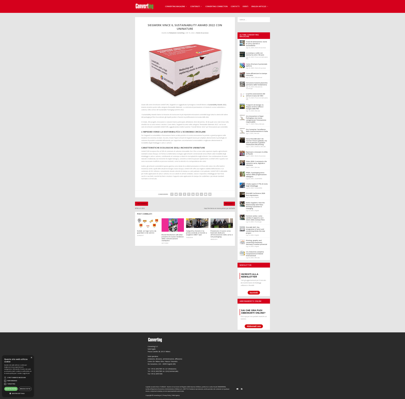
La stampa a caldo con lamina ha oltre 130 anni (255, 54)
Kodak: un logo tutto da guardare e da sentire (146, 232)
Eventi (245, 7)
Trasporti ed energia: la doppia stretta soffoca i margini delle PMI (255, 107)
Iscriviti (254, 292)
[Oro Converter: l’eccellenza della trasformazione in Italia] (242, 130)
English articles (258, 7)
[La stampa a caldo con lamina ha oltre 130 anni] (242, 54)
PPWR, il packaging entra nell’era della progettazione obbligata (256, 174)
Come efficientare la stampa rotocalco (256, 74)
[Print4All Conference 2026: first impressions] (242, 194)
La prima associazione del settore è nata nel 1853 (255, 95)
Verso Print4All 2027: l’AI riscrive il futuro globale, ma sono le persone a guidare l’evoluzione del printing (256, 142)
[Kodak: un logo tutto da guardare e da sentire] (148, 223)
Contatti (235, 7)
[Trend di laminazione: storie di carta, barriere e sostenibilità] (242, 43)
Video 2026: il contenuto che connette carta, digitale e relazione (256, 163)
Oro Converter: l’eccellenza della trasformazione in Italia (257, 130)
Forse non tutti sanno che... (257, 58)
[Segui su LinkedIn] (241, 389)
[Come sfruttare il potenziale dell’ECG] (242, 65)
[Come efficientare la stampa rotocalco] (242, 74)
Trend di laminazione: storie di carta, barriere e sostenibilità (256, 43)
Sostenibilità (258, 179)
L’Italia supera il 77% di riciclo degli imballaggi (257, 185)
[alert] (18, 376)
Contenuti (195, 7)
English (257, 197)
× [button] (31, 357)
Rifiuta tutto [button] (25, 389)
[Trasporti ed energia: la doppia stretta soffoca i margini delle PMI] (242, 106)
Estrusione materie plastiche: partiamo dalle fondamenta (257, 84)
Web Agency (176, 395)
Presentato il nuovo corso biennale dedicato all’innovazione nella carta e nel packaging (222, 234)
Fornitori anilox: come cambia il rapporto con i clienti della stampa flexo (255, 218)
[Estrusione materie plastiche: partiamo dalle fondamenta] (242, 84)
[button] (18, 393)
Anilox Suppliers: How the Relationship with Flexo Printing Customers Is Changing (255, 205)
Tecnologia (249, 88)
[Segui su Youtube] (237, 389)
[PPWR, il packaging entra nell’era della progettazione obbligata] (242, 174)
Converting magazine (175, 7)
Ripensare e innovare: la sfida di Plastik (257, 153)
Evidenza (257, 146)
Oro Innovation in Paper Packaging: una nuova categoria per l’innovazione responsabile (256, 119)
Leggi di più (26, 373)
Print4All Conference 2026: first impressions (255, 194)
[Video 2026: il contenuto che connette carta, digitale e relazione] (242, 162)
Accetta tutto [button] (11, 389)
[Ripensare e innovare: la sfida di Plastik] (242, 153)
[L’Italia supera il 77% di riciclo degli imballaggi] (242, 185)
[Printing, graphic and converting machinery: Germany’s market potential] (242, 241)
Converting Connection (216, 7)
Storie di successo (202, 33)
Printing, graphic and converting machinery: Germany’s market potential (256, 242)
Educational (258, 77)
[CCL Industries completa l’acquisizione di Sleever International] (242, 253)
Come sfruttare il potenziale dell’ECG (256, 65)
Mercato (257, 111)
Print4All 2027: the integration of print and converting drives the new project (255, 230)
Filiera (257, 124)
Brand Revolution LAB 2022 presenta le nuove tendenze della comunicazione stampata (173, 238)
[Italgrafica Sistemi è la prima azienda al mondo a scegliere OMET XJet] (197, 223)
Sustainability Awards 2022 (217, 105)
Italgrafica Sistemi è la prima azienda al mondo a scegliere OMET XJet (196, 233)
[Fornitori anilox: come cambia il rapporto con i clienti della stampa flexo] (242, 217)
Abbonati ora (254, 326)
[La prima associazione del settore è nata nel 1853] (242, 95)
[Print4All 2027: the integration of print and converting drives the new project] (242, 228)
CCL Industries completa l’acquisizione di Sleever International (255, 254)
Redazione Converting (176, 33)
